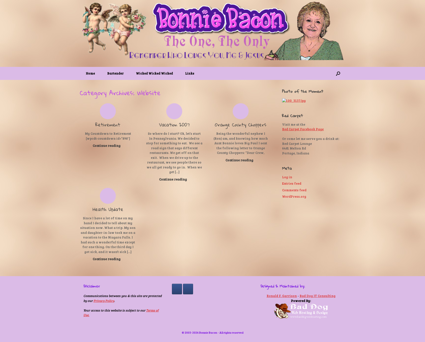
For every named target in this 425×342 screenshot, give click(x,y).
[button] (338, 73)
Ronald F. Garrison (282, 296)
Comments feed (294, 190)
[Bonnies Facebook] (177, 289)
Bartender (115, 73)
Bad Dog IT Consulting (317, 296)
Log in (287, 177)
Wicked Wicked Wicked (154, 73)
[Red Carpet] (188, 289)
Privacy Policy (103, 300)
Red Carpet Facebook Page (303, 129)
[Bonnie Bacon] (212, 31)
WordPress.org (294, 196)
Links (189, 73)
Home (90, 73)
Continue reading (107, 145)
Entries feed (291, 183)
